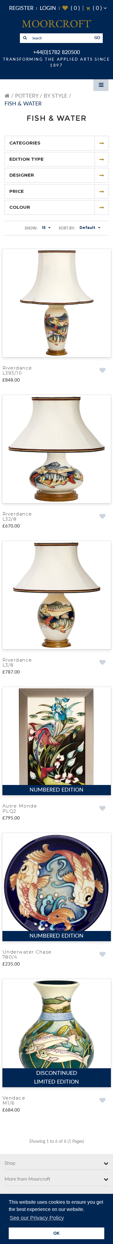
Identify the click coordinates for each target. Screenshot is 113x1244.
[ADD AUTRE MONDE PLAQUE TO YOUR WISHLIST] (102, 810)
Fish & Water (23, 104)
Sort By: (67, 228)
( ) (71, 8)
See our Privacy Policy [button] (37, 1218)
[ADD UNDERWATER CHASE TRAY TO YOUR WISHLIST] (102, 957)
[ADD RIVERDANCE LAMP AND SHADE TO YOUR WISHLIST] (102, 371)
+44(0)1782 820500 (56, 52)
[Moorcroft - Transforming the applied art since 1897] (56, 23)
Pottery (26, 96)
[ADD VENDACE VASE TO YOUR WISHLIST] (102, 1104)
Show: (31, 228)
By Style (55, 96)
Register (21, 8)
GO (97, 38)
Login (48, 8)
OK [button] (56, 1233)
